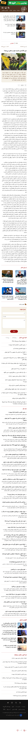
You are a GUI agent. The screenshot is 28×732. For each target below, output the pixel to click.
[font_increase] (25, 85)
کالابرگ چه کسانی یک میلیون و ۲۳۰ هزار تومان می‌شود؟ (16, 419)
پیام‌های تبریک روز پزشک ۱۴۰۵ (18, 341)
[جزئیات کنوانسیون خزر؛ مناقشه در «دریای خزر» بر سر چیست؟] (22, 648)
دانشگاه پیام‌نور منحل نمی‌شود (18, 398)
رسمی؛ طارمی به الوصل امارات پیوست (17, 345)
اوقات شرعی (14, 709)
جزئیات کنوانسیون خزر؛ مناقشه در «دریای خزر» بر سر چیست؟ (9, 646)
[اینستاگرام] (12, 702)
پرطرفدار (14, 337)
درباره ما (23, 707)
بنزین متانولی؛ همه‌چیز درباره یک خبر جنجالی (9, 33)
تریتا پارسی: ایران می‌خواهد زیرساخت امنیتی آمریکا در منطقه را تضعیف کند (14, 678)
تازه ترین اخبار (23, 337)
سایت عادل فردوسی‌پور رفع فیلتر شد (17, 562)
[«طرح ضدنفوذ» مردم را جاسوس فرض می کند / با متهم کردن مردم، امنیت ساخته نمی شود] (22, 640)
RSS (4, 709)
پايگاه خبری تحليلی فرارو (11, 712)
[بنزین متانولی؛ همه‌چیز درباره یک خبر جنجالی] (20, 35)
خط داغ (25, 409)
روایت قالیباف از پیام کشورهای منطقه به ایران (15, 454)
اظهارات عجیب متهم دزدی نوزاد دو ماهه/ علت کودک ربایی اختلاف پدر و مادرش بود (14, 471)
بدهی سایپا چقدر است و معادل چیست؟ (16, 494)
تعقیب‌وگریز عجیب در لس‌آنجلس (18, 569)
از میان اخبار (24, 268)
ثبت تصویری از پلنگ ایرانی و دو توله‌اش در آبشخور (14, 479)
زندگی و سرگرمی (5, 10)
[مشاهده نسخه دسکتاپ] (6, 8)
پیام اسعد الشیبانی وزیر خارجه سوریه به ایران (15, 611)
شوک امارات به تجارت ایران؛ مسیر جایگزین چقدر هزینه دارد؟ (15, 603)
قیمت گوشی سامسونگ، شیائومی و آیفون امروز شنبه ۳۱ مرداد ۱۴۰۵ (14, 555)
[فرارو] (24, 9)
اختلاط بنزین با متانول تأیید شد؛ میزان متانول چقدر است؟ (15, 545)
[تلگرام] (8, 702)
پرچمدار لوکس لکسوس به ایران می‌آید (17, 385)
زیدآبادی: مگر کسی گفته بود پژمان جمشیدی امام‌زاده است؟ (14, 503)
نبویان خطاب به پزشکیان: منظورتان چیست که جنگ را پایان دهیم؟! (14, 512)
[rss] (20, 702)
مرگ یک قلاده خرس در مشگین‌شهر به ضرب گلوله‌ (14, 372)
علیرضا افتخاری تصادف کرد (19, 348)
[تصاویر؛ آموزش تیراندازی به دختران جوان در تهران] (20, 27)
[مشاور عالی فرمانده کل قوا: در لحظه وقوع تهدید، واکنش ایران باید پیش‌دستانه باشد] (7, 274)
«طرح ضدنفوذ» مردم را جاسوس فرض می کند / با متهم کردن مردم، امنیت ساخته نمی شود (8, 639)
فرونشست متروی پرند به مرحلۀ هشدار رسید (15, 594)
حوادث (10, 10)
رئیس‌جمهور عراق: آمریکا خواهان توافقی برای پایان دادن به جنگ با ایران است (15, 687)
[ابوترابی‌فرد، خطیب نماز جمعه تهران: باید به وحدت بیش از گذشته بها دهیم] (7, 291)
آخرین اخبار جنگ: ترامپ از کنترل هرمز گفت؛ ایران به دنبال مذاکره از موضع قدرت (21, 298)
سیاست (18, 10)
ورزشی (14, 10)
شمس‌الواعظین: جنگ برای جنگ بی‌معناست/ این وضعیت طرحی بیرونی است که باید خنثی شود (15, 536)
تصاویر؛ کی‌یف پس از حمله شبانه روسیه (16, 527)
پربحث (7, 337)
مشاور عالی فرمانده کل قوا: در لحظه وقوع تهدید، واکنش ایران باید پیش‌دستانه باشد (7, 280)
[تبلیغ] (14, 3)
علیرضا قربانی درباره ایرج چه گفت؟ (20, 696)
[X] (16, 702)
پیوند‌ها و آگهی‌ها (6, 707)
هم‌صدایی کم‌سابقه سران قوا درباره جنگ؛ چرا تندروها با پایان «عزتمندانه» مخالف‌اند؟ (14, 403)
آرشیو (13, 707)
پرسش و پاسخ (22, 709)
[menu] (2, 8)
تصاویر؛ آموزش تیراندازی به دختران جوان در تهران (10, 25)
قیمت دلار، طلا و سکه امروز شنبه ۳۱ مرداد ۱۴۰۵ (15, 521)
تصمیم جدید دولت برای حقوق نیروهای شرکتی (15, 389)
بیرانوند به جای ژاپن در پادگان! (18, 587)
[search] (8, 8)
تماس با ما (18, 707)
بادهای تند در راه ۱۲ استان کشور (18, 369)
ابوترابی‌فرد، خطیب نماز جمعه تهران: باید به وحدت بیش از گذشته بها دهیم (7, 298)
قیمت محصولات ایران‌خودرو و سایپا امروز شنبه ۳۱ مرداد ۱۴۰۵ (15, 578)
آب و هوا (9, 709)
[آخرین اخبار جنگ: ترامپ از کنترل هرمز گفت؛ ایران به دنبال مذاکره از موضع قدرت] (21, 291)
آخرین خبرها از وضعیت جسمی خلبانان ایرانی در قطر (13, 487)
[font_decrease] (19, 85)
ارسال (14, 331)
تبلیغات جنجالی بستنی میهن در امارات (16, 376)
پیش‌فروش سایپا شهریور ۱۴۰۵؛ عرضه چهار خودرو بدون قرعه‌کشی (14, 446)
